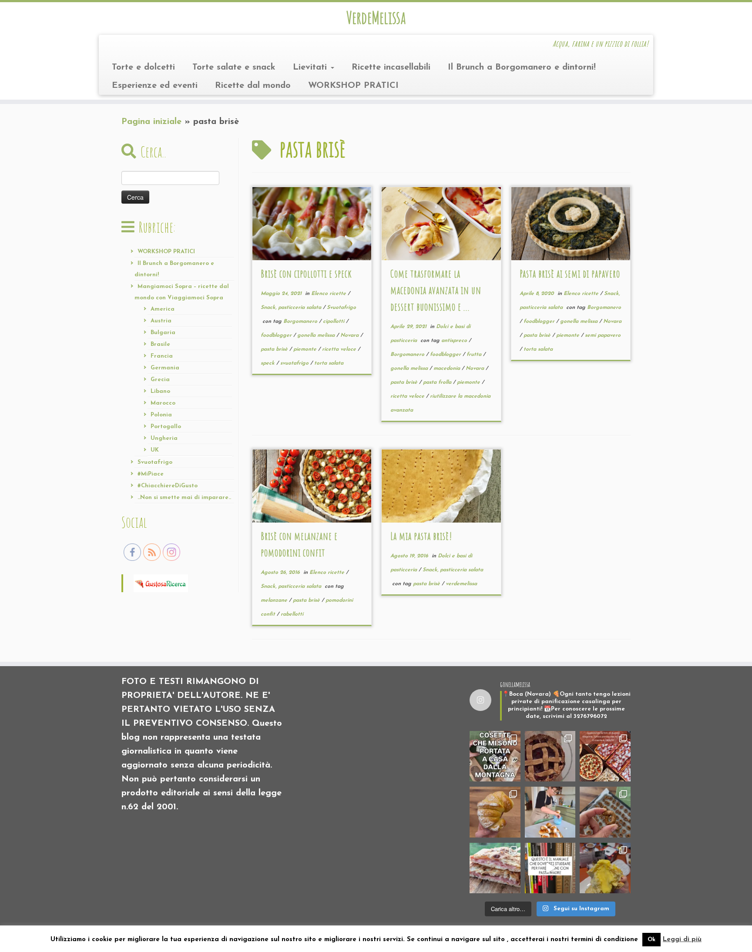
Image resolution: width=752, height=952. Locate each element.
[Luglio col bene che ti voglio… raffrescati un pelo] (550, 756)
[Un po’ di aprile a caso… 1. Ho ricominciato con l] (495, 868)
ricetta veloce (340, 349)
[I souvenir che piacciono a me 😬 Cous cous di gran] (495, 756)
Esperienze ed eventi (155, 85)
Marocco (163, 403)
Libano (160, 391)
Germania (165, 368)
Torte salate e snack (233, 67)
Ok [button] (651, 939)
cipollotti (334, 321)
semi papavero (603, 335)
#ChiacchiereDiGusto (168, 486)
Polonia (161, 415)
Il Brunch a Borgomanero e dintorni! (522, 67)
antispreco (455, 340)
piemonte (305, 349)
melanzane (275, 600)
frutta (475, 354)
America (163, 309)
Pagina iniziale (151, 121)
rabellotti (292, 614)
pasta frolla (438, 382)
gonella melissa (316, 335)
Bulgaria (163, 332)
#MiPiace (151, 474)
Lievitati (311, 67)
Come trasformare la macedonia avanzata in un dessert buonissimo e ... (435, 290)
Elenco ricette (329, 293)
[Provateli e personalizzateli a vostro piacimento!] (605, 812)
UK (155, 450)
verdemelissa (461, 584)
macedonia (447, 368)
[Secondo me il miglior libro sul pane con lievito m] (550, 868)
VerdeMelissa (376, 17)
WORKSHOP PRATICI (353, 85)
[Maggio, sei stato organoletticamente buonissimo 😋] (495, 812)
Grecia (160, 379)
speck (268, 363)
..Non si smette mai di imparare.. (184, 497)
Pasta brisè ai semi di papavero (570, 273)
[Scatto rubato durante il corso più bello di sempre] (550, 812)
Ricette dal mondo (253, 85)
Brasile (160, 344)
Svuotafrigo (155, 462)
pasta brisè (275, 349)
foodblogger (277, 335)
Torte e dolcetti (143, 67)
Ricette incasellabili (391, 67)
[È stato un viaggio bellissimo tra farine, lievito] (605, 756)
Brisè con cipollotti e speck (306, 273)
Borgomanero (301, 321)
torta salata (328, 363)
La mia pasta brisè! (421, 536)
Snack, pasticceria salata (292, 307)
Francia (162, 356)
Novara (350, 335)
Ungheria (164, 438)
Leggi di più (682, 939)
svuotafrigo (295, 363)
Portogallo (166, 426)
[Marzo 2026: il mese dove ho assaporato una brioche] (605, 868)
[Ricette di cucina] (161, 582)
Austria (161, 321)
